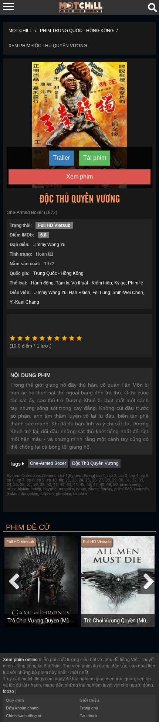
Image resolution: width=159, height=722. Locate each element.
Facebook (89, 716)
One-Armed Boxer (48, 463)
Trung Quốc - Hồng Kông (58, 273)
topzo (8, 691)
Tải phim (94, 158)
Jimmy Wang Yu (49, 244)
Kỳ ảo (120, 283)
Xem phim (79, 176)
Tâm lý (62, 283)
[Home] (81, 7)
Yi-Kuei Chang (24, 302)
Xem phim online (20, 659)
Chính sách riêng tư (23, 716)
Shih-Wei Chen (127, 292)
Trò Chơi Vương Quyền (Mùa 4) (119, 620)
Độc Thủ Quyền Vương (95, 463)
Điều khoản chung (22, 708)
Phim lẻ (135, 283)
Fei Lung (101, 292)
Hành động (42, 283)
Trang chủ (89, 708)
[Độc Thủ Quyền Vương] (79, 125)
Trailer (61, 158)
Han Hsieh (79, 292)
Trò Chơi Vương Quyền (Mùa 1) (42, 620)
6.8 (43, 235)
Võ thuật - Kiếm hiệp (91, 283)
